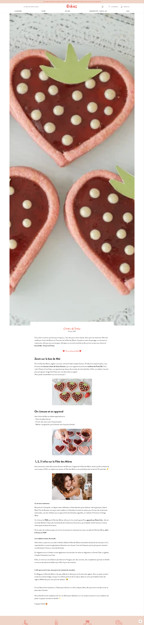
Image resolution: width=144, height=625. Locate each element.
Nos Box (67, 11)
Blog (128, 11)
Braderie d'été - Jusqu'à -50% (98, 11)
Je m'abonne (18, 11)
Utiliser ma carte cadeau (31, 6)
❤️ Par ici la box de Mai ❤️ (72, 351)
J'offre (43, 11)
